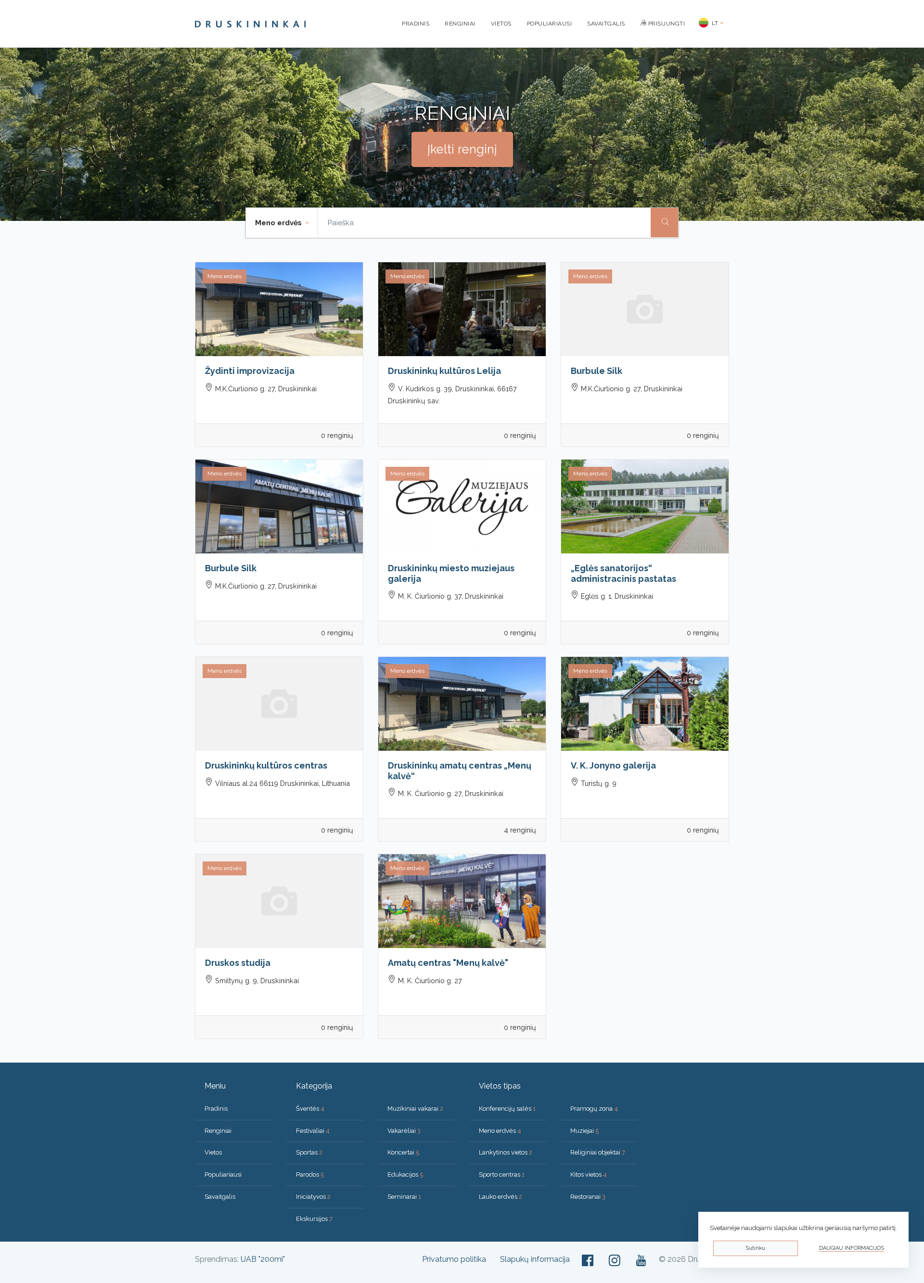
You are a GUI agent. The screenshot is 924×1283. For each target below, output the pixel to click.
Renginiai (460, 23)
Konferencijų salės (507, 1108)
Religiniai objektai (597, 1152)
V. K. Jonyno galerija (613, 765)
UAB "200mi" (263, 1259)
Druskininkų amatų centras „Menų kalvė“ (459, 770)
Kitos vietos (588, 1174)
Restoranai (587, 1196)
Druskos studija (237, 963)
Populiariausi (549, 23)
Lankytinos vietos (505, 1152)
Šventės (310, 1108)
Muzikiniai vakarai (415, 1108)
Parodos (310, 1174)
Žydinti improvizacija (250, 371)
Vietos (501, 23)
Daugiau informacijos (851, 1248)
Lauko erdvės (500, 1196)
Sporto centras (502, 1174)
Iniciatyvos (313, 1196)
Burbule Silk (596, 371)
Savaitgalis (606, 23)
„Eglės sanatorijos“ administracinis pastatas (623, 573)
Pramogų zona (594, 1108)
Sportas (309, 1152)
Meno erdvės (500, 1130)
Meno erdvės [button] (279, 222)
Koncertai (403, 1152)
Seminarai (404, 1196)
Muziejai (584, 1130)
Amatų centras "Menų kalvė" (448, 963)
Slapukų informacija (535, 1259)
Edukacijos (405, 1174)
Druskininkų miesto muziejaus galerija (451, 573)
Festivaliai (313, 1130)
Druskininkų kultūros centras (266, 765)
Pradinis (415, 23)
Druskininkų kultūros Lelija (444, 371)
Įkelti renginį (462, 149)
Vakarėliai (404, 1130)
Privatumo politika (454, 1259)
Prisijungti (665, 23)
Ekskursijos (314, 1218)
